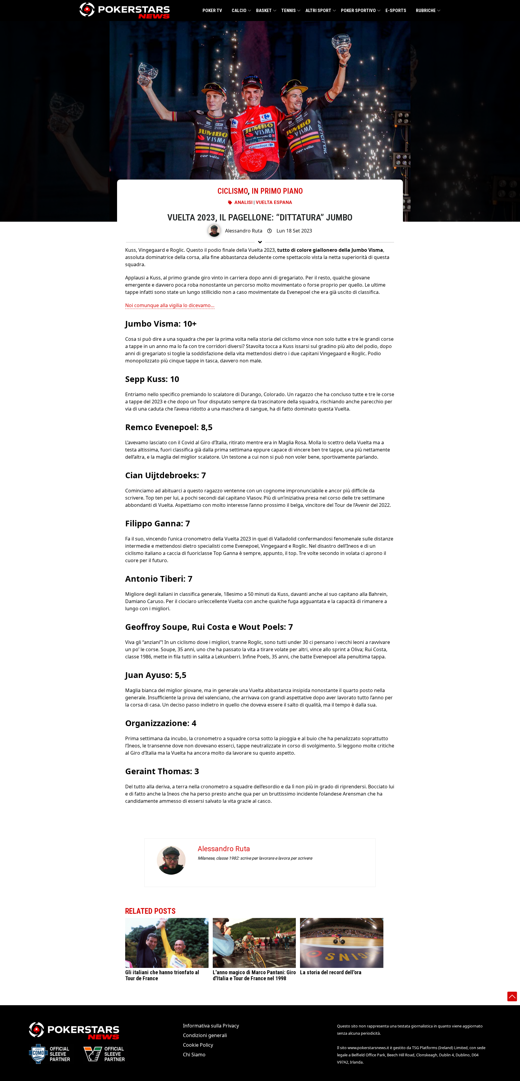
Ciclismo (233, 191)
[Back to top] (512, 996)
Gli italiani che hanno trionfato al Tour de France (162, 975)
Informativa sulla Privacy (211, 1025)
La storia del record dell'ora (330, 972)
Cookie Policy (198, 1045)
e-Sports (395, 10)
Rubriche (426, 10)
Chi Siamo (194, 1054)
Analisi (243, 202)
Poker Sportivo (358, 10)
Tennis (288, 10)
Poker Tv (212, 10)
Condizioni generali (205, 1035)
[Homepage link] (124, 10)
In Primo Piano (277, 191)
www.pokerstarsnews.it (368, 1047)
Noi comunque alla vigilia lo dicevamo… (170, 305)
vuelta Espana (274, 202)
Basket (264, 10)
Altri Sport (318, 10)
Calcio (239, 10)
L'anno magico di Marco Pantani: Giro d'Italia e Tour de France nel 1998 (254, 975)
